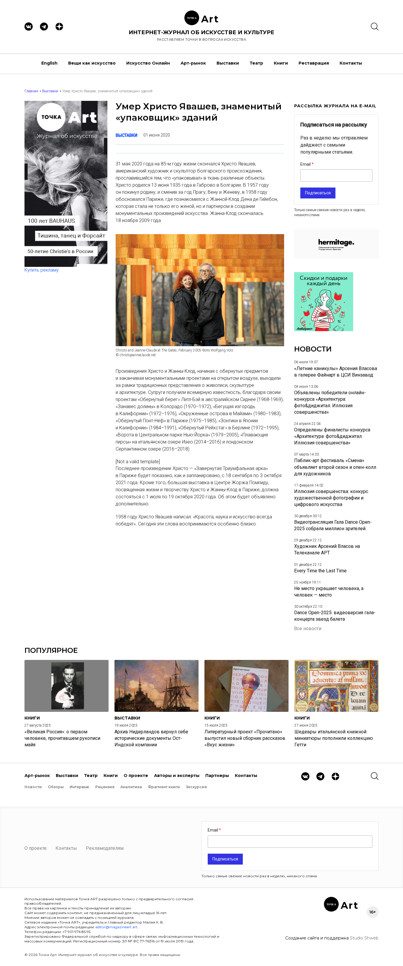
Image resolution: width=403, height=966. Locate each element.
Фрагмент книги (164, 787)
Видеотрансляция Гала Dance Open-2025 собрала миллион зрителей (333, 525)
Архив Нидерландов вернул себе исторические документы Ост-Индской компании (151, 738)
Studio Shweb (364, 938)
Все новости (307, 628)
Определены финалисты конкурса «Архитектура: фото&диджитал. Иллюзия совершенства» (332, 436)
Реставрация (314, 63)
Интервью (79, 787)
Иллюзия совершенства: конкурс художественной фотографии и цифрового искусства (331, 498)
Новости (33, 787)
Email (306, 164)
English (49, 63)
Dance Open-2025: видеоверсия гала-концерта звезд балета (335, 616)
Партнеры (217, 775)
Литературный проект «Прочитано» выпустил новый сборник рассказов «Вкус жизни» (244, 738)
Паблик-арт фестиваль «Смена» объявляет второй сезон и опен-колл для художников (335, 467)
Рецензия (104, 787)
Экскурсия (196, 787)
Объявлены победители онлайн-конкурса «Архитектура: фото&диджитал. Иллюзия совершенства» (330, 402)
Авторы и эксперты (176, 775)
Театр (256, 63)
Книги (281, 63)
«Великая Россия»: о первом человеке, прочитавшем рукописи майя (62, 738)
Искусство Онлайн (148, 63)
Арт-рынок (193, 63)
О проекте (136, 775)
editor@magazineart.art (116, 927)
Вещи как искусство (92, 63)
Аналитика (131, 787)
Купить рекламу (41, 270)
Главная (31, 91)
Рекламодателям (105, 848)
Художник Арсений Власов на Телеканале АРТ (327, 549)
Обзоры (56, 787)
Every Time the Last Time (320, 571)
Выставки (228, 63)
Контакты (351, 63)
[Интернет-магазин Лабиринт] (323, 329)
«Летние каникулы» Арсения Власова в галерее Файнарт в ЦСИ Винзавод (335, 372)
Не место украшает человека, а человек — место (328, 592)
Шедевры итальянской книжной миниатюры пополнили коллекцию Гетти (333, 738)
